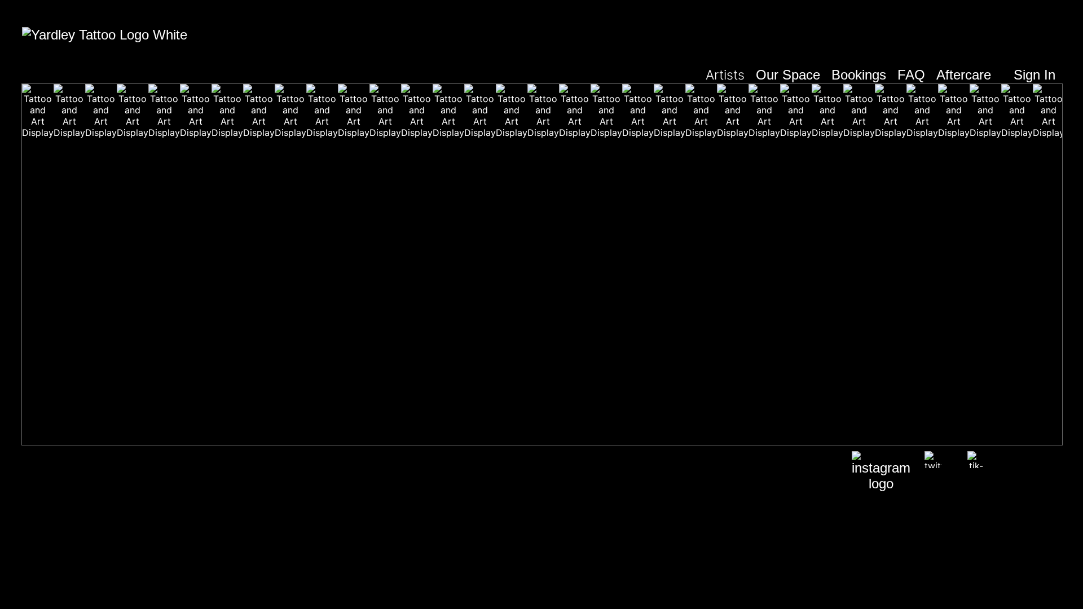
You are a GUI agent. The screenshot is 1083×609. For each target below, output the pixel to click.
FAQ (911, 74)
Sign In (1034, 74)
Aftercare (963, 74)
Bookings (858, 74)
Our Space (788, 74)
